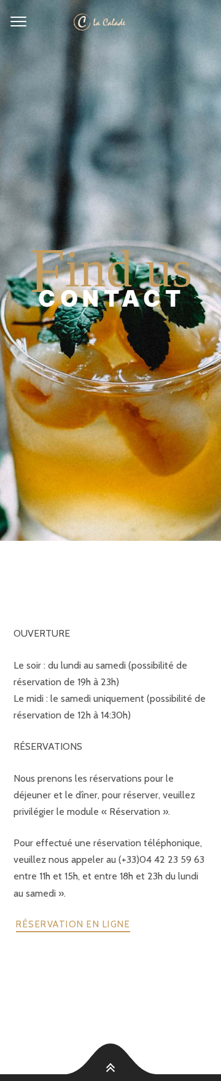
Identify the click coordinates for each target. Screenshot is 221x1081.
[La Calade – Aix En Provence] (110, 22)
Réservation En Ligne (73, 924)
